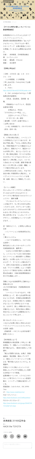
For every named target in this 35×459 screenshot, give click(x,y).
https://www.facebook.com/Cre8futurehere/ (16, 398)
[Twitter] (12, 436)
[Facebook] (5, 436)
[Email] (25, 436)
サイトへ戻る (9, 1)
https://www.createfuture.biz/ (16, 392)
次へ (4, 424)
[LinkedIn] (18, 436)
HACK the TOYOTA (12, 426)
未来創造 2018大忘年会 (14, 420)
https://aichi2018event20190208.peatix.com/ (17, 90)
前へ (4, 418)
